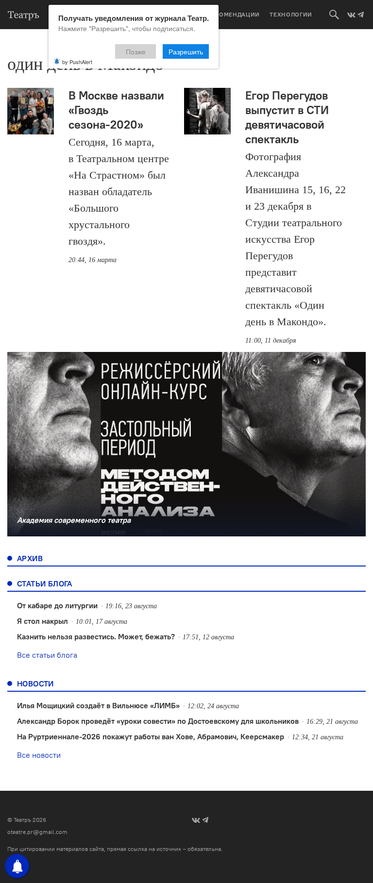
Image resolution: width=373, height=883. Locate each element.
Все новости (39, 755)
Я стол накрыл (42, 621)
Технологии (291, 14)
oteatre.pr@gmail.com (37, 831)
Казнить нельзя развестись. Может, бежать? (96, 636)
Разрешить (186, 51)
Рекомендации (233, 14)
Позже (136, 51)
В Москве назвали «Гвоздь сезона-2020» (116, 110)
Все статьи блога (47, 655)
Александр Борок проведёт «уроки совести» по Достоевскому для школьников (158, 721)
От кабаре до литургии (57, 605)
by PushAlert (77, 62)
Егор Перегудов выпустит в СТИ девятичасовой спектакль (287, 117)
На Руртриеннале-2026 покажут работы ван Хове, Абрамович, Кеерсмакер (150, 736)
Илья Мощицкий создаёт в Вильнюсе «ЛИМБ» (98, 705)
